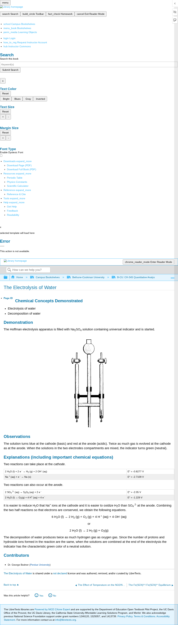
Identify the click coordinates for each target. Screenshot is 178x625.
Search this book (9, 58)
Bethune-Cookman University (88, 277)
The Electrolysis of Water (18, 573)
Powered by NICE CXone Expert (53, 609)
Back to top (10, 584)
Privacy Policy (125, 616)
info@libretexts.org (65, 619)
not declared (60, 573)
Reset (5, 93)
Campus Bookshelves (47, 277)
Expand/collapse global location (173, 276)
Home (20, 277)
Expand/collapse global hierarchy (7, 277)
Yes (41, 595)
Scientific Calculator (18, 185)
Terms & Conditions (144, 616)
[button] (12, 210)
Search (9, 270)
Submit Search (10, 69)
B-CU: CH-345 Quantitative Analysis (136, 277)
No (54, 595)
